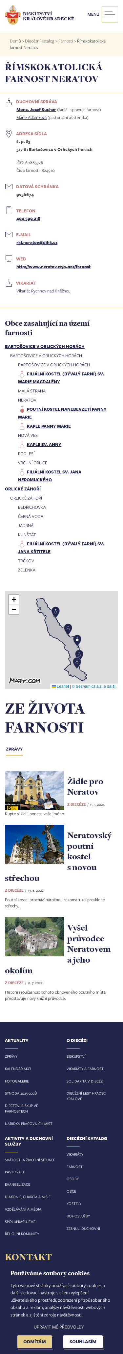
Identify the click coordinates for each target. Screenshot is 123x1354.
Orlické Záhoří (23, 489)
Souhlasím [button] (83, 1341)
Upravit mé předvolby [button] (59, 1327)
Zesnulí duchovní (83, 1228)
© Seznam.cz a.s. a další (93, 686)
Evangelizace (17, 1184)
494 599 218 (28, 218)
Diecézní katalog (39, 41)
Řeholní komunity (22, 1233)
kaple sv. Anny (44, 444)
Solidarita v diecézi (85, 1081)
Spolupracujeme (20, 1221)
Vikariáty (75, 1154)
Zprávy (14, 749)
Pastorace (15, 1171)
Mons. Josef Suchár (36, 109)
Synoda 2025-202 (19, 1093)
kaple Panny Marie (49, 426)
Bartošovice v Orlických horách (45, 346)
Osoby (73, 1178)
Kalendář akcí (18, 1068)
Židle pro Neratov (85, 786)
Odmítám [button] (34, 1341)
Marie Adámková (31, 117)
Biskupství (76, 1056)
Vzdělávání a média (23, 1209)
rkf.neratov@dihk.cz (36, 242)
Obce (71, 1191)
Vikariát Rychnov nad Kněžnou (43, 291)
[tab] (19, 749)
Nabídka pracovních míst (28, 1123)
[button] (62, 640)
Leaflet (62, 686)
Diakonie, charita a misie (28, 1196)
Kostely (74, 1203)
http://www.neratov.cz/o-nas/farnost (53, 267)
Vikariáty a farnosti (86, 1068)
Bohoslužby (78, 1216)
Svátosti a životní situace (30, 1159)
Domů (15, 41)
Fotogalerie (17, 1081)
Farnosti (65, 41)
